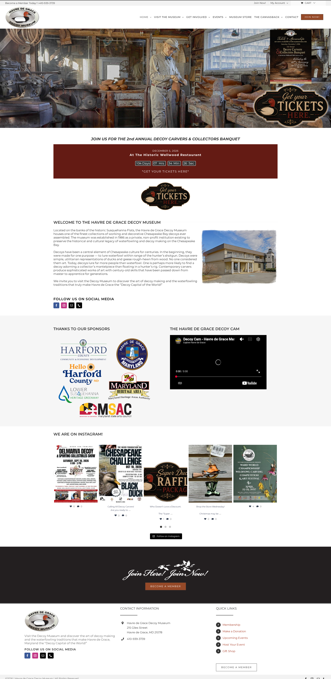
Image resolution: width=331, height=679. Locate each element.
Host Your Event (234, 644)
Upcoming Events (235, 638)
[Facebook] (27, 655)
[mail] (71, 305)
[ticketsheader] (165, 182)
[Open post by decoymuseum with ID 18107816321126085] (120, 474)
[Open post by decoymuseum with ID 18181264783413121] (165, 474)
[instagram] (64, 305)
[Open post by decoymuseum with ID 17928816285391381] (210, 474)
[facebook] (56, 305)
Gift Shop (229, 651)
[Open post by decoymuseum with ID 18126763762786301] (76, 474)
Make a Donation (234, 631)
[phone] (79, 305)
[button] (55, 473)
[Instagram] (35, 655)
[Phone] (51, 655)
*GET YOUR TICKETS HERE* (165, 171)
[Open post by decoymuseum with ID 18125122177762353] (255, 474)
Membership (231, 624)
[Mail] (43, 655)
